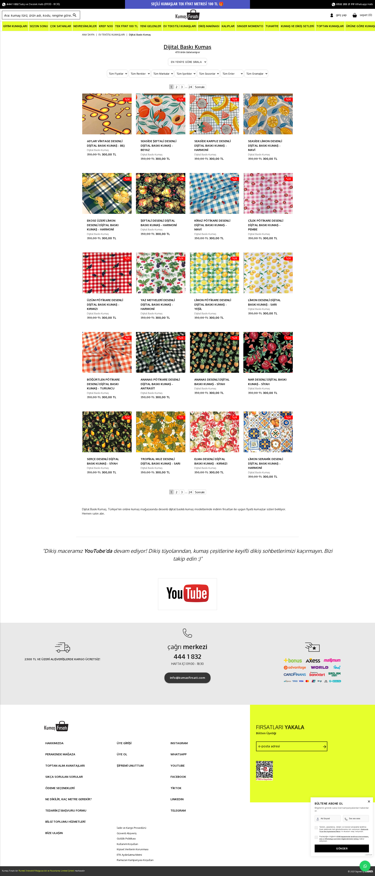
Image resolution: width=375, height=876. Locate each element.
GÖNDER (341, 848)
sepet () (366, 15)
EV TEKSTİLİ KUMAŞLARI (179, 26)
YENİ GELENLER (150, 26)
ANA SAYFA (88, 34)
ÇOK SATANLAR (60, 26)
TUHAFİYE (272, 26)
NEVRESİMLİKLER (85, 26)
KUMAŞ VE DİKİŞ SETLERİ (297, 26)
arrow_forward (324, 746)
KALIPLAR (228, 26)
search (74, 15)
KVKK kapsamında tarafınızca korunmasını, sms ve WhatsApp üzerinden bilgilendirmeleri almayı (344, 838)
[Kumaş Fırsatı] (56, 732)
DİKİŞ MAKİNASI (208, 26)
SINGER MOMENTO (250, 26)
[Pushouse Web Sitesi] (368, 854)
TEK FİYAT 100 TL (126, 26)
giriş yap (341, 15)
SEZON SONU (39, 26)
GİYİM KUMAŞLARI (15, 26)
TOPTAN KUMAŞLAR (330, 26)
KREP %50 (106, 26)
